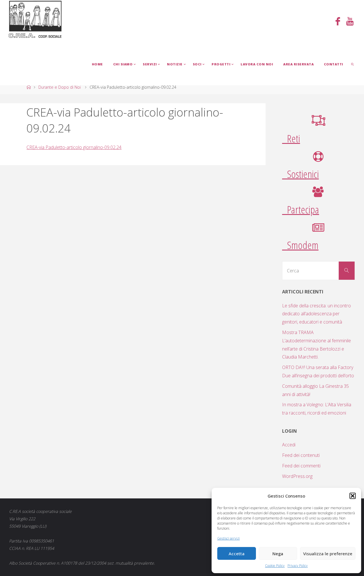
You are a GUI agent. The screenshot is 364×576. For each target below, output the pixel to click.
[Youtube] (350, 22)
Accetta (237, 553)
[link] (352, 64)
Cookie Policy (275, 565)
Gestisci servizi (228, 538)
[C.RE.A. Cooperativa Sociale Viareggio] (35, 19)
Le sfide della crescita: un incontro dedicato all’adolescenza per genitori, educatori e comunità (316, 313)
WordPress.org (297, 476)
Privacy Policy (298, 565)
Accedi (288, 445)
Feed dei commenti (301, 466)
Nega (277, 553)
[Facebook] (337, 22)
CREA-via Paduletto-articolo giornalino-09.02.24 (73, 147)
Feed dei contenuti (301, 455)
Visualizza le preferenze (327, 553)
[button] (352, 496)
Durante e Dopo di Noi (59, 87)
